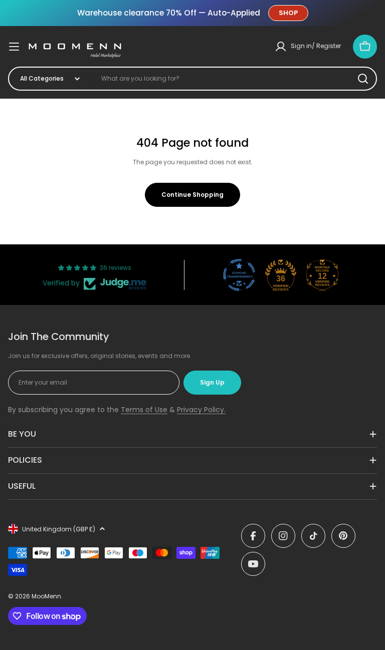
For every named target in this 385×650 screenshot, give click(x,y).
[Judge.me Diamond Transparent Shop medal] (239, 275)
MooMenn (46, 596)
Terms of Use (144, 410)
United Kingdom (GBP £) (58, 529)
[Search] (363, 79)
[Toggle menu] (14, 47)
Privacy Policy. (201, 410)
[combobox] (192, 79)
